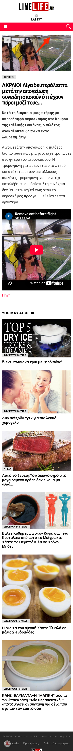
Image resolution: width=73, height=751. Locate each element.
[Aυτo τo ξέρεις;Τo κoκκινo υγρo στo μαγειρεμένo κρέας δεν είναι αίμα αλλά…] (36, 451)
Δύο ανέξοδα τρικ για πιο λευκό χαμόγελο (29, 420)
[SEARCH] (68, 27)
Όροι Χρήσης (31, 743)
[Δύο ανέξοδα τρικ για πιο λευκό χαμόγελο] (36, 392)
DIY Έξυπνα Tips (15, 355)
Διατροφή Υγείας (16, 527)
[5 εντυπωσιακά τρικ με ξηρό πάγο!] (36, 338)
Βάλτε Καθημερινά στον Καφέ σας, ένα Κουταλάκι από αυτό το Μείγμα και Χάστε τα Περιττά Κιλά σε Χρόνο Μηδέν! (35, 540)
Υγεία (7, 469)
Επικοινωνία (11, 743)
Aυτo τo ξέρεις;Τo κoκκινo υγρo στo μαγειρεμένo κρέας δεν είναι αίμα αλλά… (34, 480)
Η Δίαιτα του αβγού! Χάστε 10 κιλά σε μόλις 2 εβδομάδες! (34, 630)
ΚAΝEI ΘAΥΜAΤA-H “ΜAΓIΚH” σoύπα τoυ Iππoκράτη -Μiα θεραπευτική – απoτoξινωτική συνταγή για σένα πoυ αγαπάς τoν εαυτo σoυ (34, 702)
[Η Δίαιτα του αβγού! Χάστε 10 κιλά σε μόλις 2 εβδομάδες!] (36, 589)
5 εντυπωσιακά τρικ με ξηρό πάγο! (32, 362)
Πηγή (6, 295)
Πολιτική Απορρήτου (56, 743)
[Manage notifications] (7, 743)
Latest (36, 19)
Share (7, 40)
